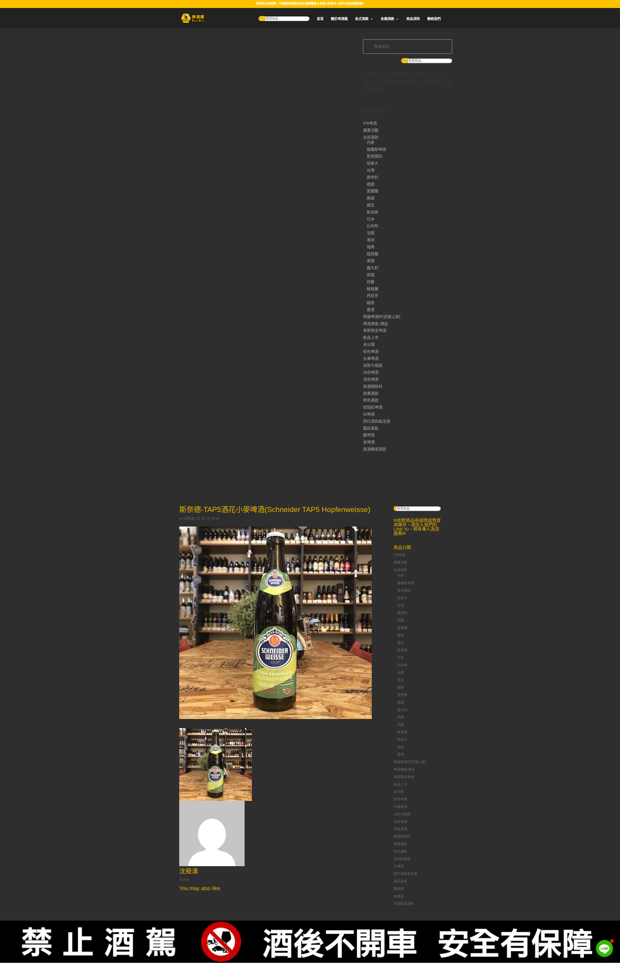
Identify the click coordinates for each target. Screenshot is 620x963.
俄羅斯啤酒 (376, 149)
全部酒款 (371, 137)
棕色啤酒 (371, 351)
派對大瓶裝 (372, 365)
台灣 (370, 170)
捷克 (370, 205)
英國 (370, 275)
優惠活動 (371, 130)
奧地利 (372, 177)
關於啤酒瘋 (339, 19)
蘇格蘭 (372, 289)
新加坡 (372, 212)
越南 (370, 302)
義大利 (372, 268)
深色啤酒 (371, 379)
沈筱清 (189, 518)
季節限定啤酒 (374, 330)
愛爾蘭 (372, 191)
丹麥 (370, 142)
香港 (370, 309)
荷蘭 (370, 282)
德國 (370, 184)
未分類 (369, 344)
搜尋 (261, 18)
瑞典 (370, 247)
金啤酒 (369, 442)
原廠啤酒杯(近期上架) (381, 316)
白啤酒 (369, 414)
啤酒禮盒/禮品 (375, 323)
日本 (370, 219)
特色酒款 (371, 400)
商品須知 (413, 19)
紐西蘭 (372, 254)
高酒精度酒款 (374, 449)
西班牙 (372, 295)
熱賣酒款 (371, 393)
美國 (370, 261)
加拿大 (372, 163)
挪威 (370, 198)
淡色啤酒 (371, 372)
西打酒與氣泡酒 (376, 421)
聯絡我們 (434, 19)
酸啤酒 (369, 435)
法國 (370, 233)
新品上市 (371, 337)
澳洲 (370, 240)
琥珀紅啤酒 (372, 407)
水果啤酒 (371, 358)
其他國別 (374, 156)
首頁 (320, 19)
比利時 (372, 226)
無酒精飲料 (372, 386)
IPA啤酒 (370, 123)
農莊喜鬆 (371, 428)
